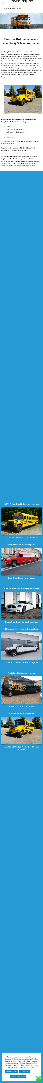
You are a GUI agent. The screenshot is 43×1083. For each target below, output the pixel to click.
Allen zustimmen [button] (11, 1071)
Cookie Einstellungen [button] (18, 1077)
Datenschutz (24, 1071)
